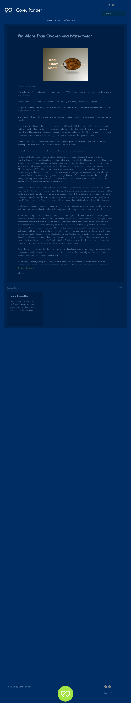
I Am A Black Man (19, 296)
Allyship (21, 273)
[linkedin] (109, 5)
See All (121, 287)
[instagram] (113, 5)
